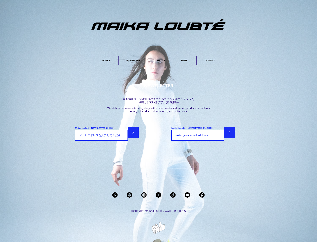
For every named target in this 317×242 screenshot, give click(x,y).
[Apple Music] (115, 195)
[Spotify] (129, 195)
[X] (158, 195)
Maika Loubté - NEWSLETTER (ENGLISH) (192, 128)
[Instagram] (144, 195)
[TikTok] (173, 195)
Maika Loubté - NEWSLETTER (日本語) (94, 128)
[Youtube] (187, 195)
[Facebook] (202, 195)
